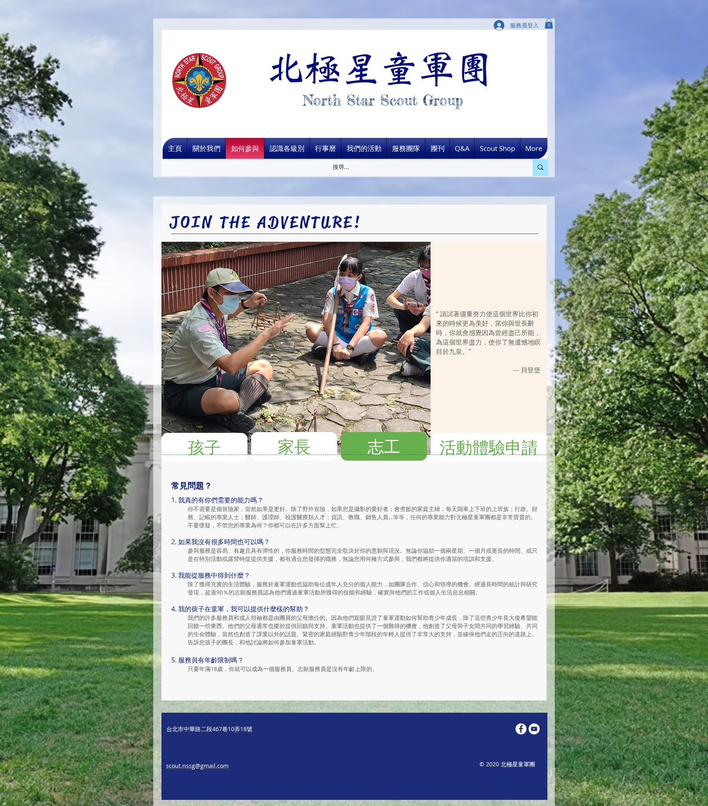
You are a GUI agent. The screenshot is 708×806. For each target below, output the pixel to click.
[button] (549, 23)
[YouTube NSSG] (534, 728)
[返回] (174, 348)
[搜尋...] (540, 167)
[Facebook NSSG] (520, 728)
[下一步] (418, 348)
